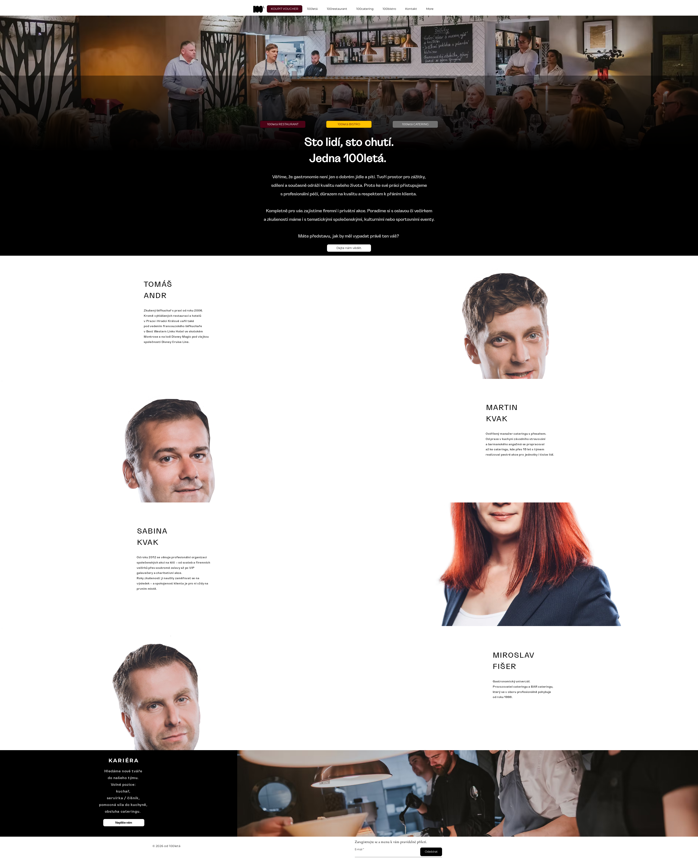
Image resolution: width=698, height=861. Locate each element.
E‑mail (358, 849)
